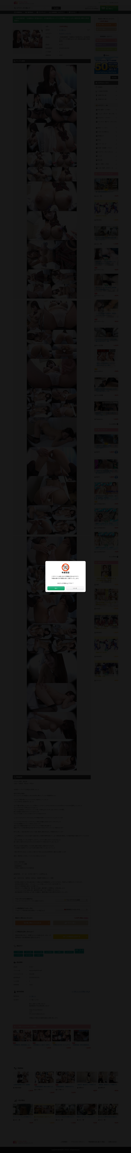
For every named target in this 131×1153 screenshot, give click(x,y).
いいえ (75, 588)
